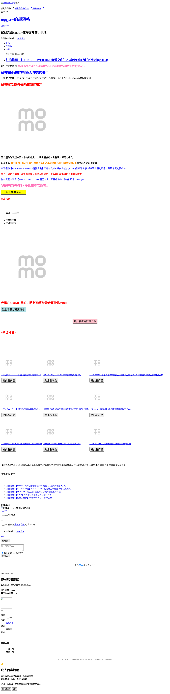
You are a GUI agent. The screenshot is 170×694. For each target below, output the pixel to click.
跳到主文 (5, 26)
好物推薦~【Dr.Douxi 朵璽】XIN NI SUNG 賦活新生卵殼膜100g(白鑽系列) (38, 489)
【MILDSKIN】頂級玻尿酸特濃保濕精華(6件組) (110, 444)
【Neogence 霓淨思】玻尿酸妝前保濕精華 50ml (21, 444)
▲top (3, 536)
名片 (8, 49)
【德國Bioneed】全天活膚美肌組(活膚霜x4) (62, 444)
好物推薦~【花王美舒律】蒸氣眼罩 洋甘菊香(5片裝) (29, 498)
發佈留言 (5, 556)
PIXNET (66, 659)
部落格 (9, 46)
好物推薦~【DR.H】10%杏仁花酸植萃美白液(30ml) (28, 495)
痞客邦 (17, 524)
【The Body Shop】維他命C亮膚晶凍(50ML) (20, 409)
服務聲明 (108, 659)
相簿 (8, 43)
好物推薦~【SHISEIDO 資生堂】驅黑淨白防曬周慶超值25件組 (33, 492)
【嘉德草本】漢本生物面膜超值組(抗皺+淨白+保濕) (65, 409)
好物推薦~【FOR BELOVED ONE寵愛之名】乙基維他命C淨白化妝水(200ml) (57, 60)
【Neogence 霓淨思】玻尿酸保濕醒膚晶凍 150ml (110, 409)
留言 (23, 524)
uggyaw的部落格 (15, 19)
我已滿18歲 (6, 689)
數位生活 (21, 38)
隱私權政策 (99, 659)
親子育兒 (20, 531)
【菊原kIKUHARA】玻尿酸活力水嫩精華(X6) (21, 375)
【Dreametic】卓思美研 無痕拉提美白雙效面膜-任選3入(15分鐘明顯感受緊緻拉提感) (126, 375)
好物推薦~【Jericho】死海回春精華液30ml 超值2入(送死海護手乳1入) (36, 486)
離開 (14, 689)
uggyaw (4, 510)
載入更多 (5, 541)
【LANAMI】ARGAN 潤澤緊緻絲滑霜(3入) (62, 375)
